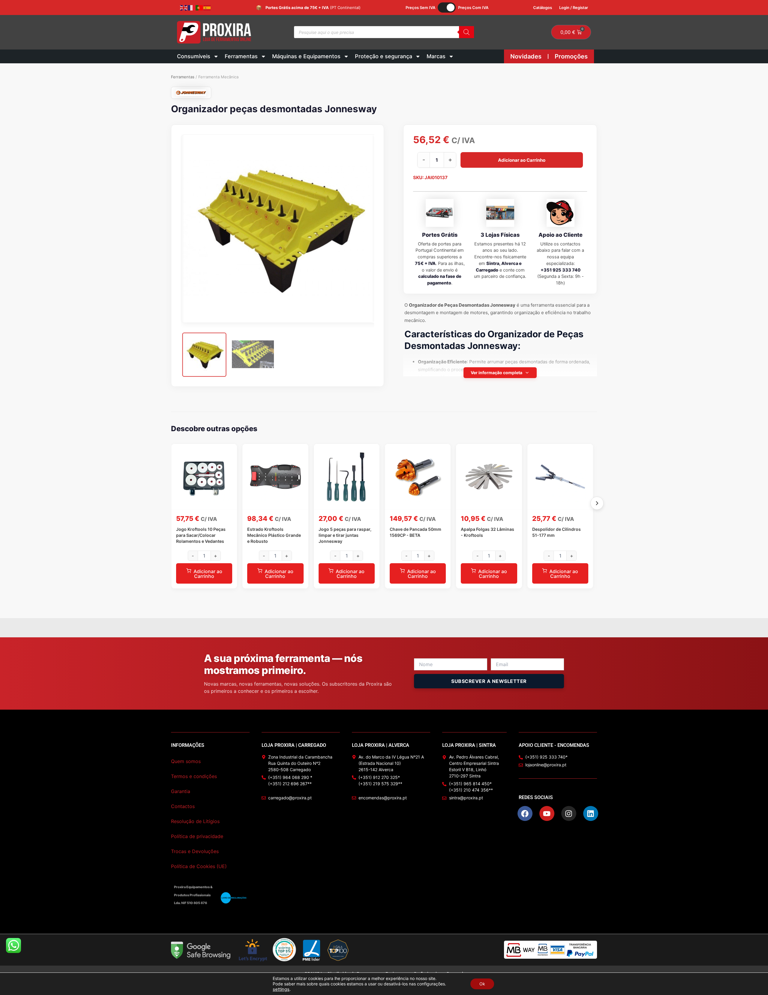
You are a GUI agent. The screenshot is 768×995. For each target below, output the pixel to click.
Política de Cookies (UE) (199, 866)
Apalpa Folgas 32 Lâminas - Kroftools (487, 532)
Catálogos (542, 7)
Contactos (183, 806)
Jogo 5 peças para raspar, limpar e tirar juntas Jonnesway (345, 535)
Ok (482, 983)
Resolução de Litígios (195, 821)
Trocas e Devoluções (195, 851)
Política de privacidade (197, 836)
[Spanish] (207, 7)
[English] (184, 7)
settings (281, 989)
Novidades (526, 56)
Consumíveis (193, 56)
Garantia (180, 791)
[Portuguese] (199, 7)
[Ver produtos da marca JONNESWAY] (191, 93)
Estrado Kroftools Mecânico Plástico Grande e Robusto (274, 535)
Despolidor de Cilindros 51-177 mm (556, 532)
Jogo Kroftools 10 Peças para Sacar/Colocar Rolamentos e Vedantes (201, 535)
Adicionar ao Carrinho (521, 160)
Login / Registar (573, 7)
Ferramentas (241, 56)
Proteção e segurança (383, 56)
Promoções (571, 56)
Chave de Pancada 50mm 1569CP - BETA (415, 532)
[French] (192, 7)
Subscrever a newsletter (489, 681)
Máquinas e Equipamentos (306, 56)
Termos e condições (194, 776)
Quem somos (186, 761)
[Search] (466, 32)
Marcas (436, 56)
